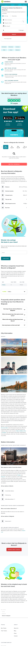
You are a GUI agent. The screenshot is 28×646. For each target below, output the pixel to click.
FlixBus (3, 284)
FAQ (4, 50)
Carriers (17, 46)
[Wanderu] (5, 2)
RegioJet (3, 476)
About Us (16, 628)
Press (15, 633)
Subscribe (6, 258)
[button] (26, 1)
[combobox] (14, 19)
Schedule (4, 46)
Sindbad (4, 432)
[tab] (6, 16)
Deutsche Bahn (4, 427)
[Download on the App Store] (8, 118)
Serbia (3, 611)
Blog (15, 630)
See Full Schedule (14, 164)
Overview (11, 46)
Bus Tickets (3, 609)
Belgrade (4, 613)
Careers (16, 635)
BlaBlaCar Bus (23, 430)
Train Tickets (4, 630)
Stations (17, 50)
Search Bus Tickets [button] (14, 549)
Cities (11, 50)
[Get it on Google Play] (19, 118)
